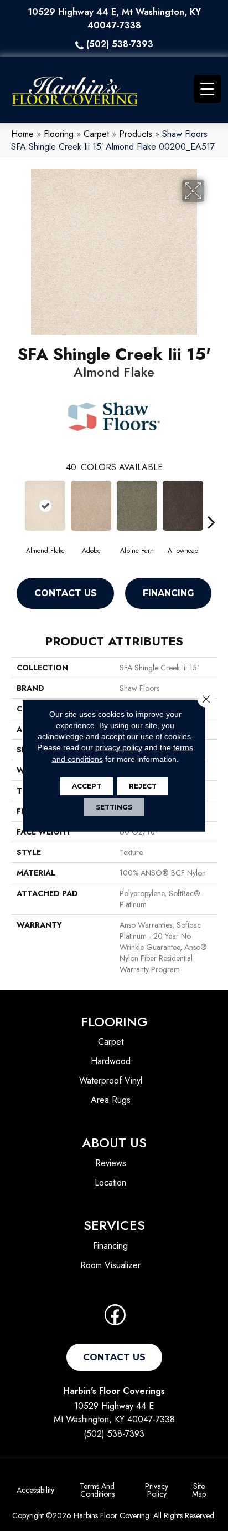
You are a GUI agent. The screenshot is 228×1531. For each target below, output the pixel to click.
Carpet (96, 134)
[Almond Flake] (45, 505)
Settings (114, 807)
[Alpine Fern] (137, 505)
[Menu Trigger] (207, 89)
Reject (143, 786)
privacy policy (118, 747)
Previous (16, 505)
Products (135, 134)
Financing (168, 593)
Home (22, 134)
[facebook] (115, 1318)
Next (211, 505)
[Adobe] (91, 505)
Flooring (59, 134)
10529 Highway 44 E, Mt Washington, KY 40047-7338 (114, 19)
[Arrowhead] (183, 505)
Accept (86, 786)
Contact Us (65, 593)
